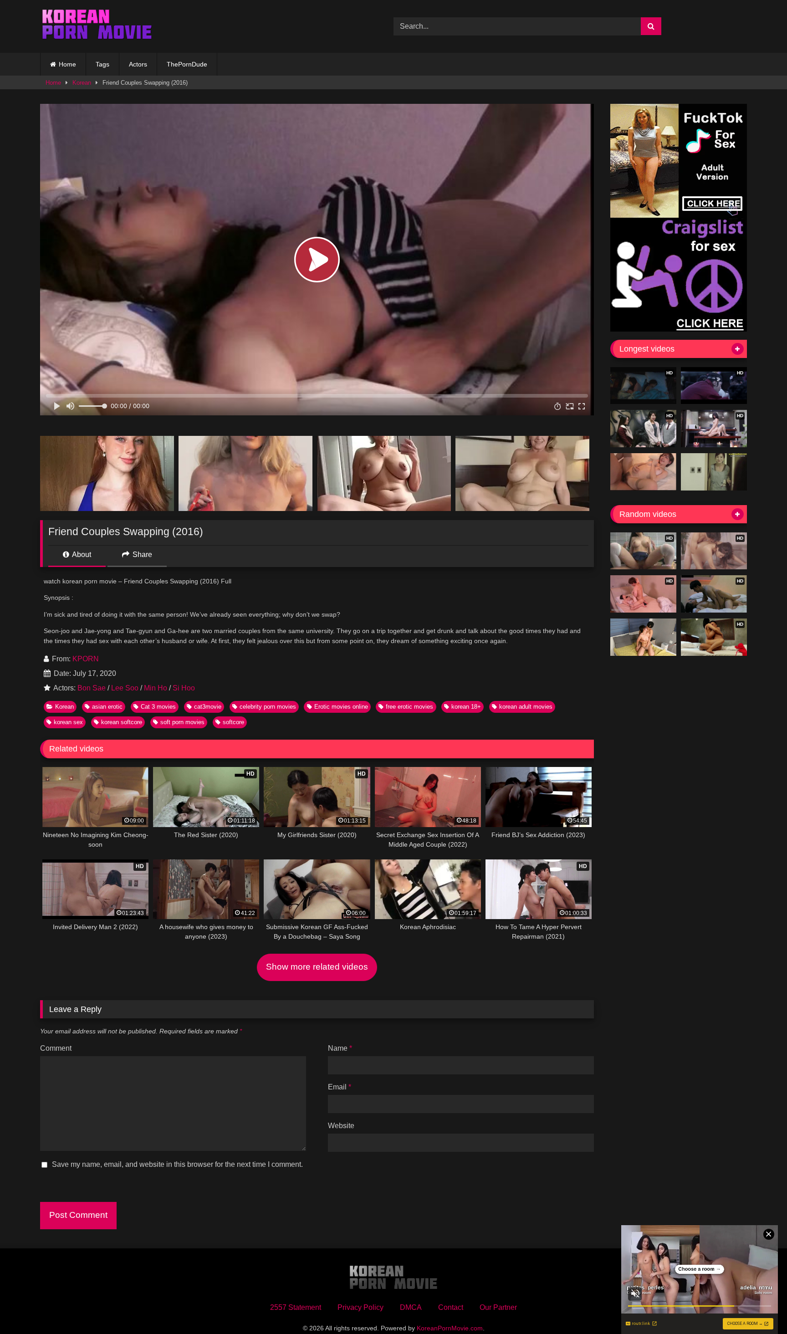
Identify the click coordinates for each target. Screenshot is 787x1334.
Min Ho (155, 688)
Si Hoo (184, 688)
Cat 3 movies (158, 706)
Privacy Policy (360, 1307)
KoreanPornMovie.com (450, 1328)
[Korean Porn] (97, 26)
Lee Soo (124, 688)
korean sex (68, 722)
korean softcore (121, 722)
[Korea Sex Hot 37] (643, 472)
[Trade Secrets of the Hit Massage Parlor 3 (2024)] (643, 637)
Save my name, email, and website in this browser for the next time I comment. (177, 1164)
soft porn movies (182, 722)
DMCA (411, 1307)
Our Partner (498, 1307)
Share (141, 554)
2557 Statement (295, 1307)
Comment (56, 1048)
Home (67, 64)
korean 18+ (466, 706)
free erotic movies (409, 706)
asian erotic (107, 706)
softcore (233, 722)
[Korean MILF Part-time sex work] (714, 472)
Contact (450, 1307)
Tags (102, 64)
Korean (81, 82)
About (81, 554)
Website (341, 1126)
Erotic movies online (341, 706)
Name (340, 1048)
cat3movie (207, 706)
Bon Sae (91, 688)
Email (339, 1087)
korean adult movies (525, 706)
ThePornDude (187, 64)
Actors (138, 64)
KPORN (85, 659)
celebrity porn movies (268, 706)
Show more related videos (317, 966)
